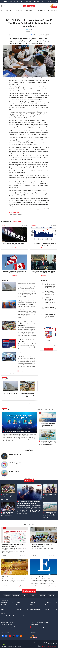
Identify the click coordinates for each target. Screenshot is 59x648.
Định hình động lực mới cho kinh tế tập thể (27, 354)
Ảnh (2, 615)
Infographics (47, 409)
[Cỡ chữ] (12, 35)
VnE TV (22, 1)
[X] (45, 1)
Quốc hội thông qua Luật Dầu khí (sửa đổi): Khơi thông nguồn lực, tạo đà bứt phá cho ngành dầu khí (27, 302)
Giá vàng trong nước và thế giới (10, 576)
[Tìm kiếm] (5, 6)
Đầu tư (11, 10)
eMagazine (53, 409)
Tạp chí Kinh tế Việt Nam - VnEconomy (49, 646)
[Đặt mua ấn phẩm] (53, 6)
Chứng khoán (4, 1)
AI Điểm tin (29, 450)
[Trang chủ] (1, 10)
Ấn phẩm (49, 323)
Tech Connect (29, 1)
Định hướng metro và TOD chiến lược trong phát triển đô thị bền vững (13, 545)
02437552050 (35, 624)
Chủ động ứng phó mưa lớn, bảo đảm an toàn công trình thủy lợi (50, 315)
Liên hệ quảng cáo (44, 626)
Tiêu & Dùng (12, 1)
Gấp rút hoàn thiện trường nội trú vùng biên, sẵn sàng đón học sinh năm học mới (7, 497)
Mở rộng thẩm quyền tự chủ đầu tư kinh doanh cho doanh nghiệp (28, 502)
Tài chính (16, 10)
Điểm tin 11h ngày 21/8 (15, 462)
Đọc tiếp (5, 280)
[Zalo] (48, 1)
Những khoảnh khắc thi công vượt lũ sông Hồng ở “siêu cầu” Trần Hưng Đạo (49, 514)
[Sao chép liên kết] (46, 35)
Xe (17, 1)
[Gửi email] (44, 35)
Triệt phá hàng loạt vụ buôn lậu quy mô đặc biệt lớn (49, 496)
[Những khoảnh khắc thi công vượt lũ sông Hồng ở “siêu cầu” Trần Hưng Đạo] (50, 506)
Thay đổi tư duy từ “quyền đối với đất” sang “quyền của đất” (50, 293)
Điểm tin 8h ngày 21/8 (14, 471)
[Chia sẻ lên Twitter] (41, 35)
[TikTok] (53, 1)
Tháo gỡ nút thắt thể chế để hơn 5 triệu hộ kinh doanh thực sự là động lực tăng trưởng (27, 324)
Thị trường (36, 10)
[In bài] (10, 35)
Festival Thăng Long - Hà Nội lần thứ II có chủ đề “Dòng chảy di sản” (7, 513)
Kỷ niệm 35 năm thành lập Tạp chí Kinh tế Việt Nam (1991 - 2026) (42, 545)
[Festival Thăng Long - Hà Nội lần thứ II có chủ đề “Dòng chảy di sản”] (8, 506)
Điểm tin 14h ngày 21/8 (15, 454)
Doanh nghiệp (43, 10)
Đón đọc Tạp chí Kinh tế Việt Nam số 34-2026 (26, 340)
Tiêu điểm (6, 10)
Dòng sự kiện (29, 524)
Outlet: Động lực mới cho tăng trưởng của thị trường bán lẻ (27, 395)
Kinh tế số (22, 10)
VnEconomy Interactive (37, 576)
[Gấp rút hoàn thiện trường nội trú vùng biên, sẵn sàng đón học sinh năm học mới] (8, 488)
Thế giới (3, 225)
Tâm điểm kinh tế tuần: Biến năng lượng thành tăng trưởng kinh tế (47, 425)
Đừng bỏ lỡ (5, 379)
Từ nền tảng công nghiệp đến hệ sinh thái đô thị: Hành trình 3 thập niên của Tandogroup (47, 442)
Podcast (42, 409)
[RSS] (21, 635)
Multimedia (6, 409)
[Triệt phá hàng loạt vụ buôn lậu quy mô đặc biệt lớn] (50, 488)
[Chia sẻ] (48, 35)
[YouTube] (51, 1)
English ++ (36, 1)
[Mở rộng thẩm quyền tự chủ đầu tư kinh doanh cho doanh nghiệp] (29, 491)
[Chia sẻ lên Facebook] (39, 35)
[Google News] (56, 1)
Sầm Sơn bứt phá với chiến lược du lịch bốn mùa (26, 284)
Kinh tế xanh (29, 10)
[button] (30, 403)
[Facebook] (42, 1)
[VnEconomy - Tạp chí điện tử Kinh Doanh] (29, 591)
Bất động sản (51, 10)
